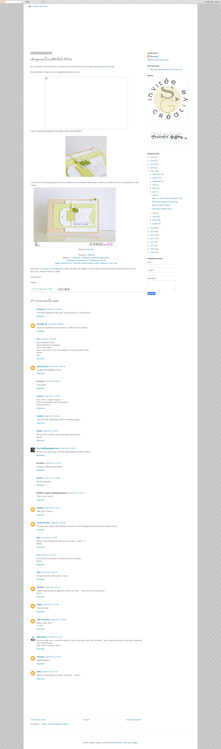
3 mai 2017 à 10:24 (52, 396)
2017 (152, 171)
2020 (152, 161)
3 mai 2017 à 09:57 (52, 381)
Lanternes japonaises (100, 258)
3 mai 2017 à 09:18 (54, 309)
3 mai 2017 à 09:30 (55, 324)
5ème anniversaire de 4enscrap (165, 202)
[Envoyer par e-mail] (58, 289)
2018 (152, 168)
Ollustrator (117, 743)
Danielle (40, 416)
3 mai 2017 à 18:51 (52, 508)
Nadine (39, 605)
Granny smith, (93, 263)
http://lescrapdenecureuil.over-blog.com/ (166, 69)
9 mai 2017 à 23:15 (50, 672)
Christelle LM (42, 324)
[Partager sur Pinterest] (68, 289)
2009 (152, 252)
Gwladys (40, 508)
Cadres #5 (76, 258)
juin (154, 192)
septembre (157, 181)
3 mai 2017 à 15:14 (76, 493)
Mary (39, 538)
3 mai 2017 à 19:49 (49, 538)
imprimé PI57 (66, 263)
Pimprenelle (41, 637)
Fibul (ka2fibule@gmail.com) (48, 448)
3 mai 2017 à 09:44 (57, 366)
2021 (152, 157)
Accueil (86, 720)
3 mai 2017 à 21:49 (51, 605)
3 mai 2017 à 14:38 (52, 478)
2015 (152, 231)
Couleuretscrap (43, 523)
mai (154, 195)
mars (155, 217)
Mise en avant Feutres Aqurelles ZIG (167, 198)
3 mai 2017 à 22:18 (58, 619)
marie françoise (43, 366)
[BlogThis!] (61, 289)
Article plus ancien (133, 720)
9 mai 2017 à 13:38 (52, 657)
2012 (152, 242)
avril (154, 213)
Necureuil (154, 56)
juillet (155, 188)
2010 (152, 249)
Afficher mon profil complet (158, 60)
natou (39, 672)
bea (38, 339)
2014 (152, 235)
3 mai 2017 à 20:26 (49, 572)
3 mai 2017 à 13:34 (53, 463)
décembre (157, 174)
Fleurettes (86, 258)
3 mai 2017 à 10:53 (68, 448)
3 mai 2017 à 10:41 (51, 416)
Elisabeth (40, 587)
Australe (40, 396)
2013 (152, 238)
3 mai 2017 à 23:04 (54, 637)
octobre (156, 178)
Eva (38, 555)
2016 (152, 228)
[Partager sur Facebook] (66, 289)
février (155, 220)
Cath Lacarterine (43, 619)
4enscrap (110, 66)
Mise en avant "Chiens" (161, 205)
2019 (152, 164)
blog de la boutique (53, 269)
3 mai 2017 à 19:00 (57, 523)
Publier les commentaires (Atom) (55, 724)
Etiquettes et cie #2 (98, 260)
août (155, 185)
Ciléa (39, 572)
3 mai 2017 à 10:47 (51, 431)
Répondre (41, 316)
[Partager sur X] (63, 289)
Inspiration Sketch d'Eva (162, 209)
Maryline (40, 478)
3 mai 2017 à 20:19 (48, 555)
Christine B (41, 309)
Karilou (39, 431)
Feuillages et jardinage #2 (78, 260)
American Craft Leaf (108, 263)
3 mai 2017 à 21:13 (52, 587)
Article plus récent (38, 720)
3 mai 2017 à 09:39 (48, 339)
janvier (155, 224)
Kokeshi (91, 255)
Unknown (40, 657)
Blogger (135, 743)
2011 (152, 246)
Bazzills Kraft (79, 263)
